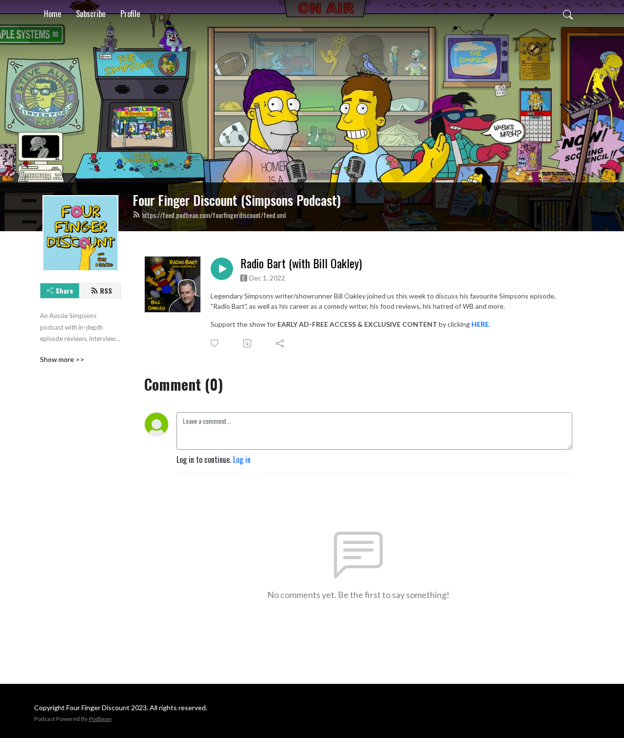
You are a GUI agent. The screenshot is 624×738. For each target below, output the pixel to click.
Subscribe (90, 14)
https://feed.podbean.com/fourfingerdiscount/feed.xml (214, 215)
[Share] (280, 343)
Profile (130, 14)
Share (64, 290)
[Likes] (215, 343)
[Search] (568, 13)
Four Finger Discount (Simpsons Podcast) (237, 200)
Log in (242, 459)
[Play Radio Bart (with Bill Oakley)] (222, 269)
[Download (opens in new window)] (248, 343)
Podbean (100, 718)
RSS (106, 290)
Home (52, 14)
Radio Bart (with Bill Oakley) (301, 263)
